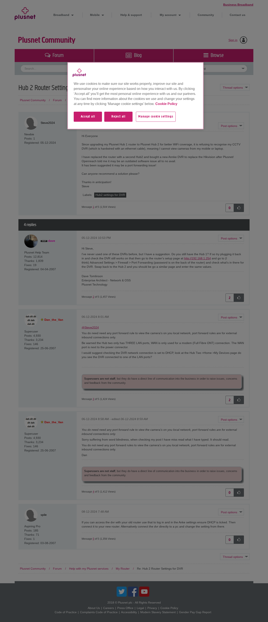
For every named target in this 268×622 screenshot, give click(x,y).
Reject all (118, 116)
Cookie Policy (166, 104)
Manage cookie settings (155, 116)
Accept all (88, 116)
